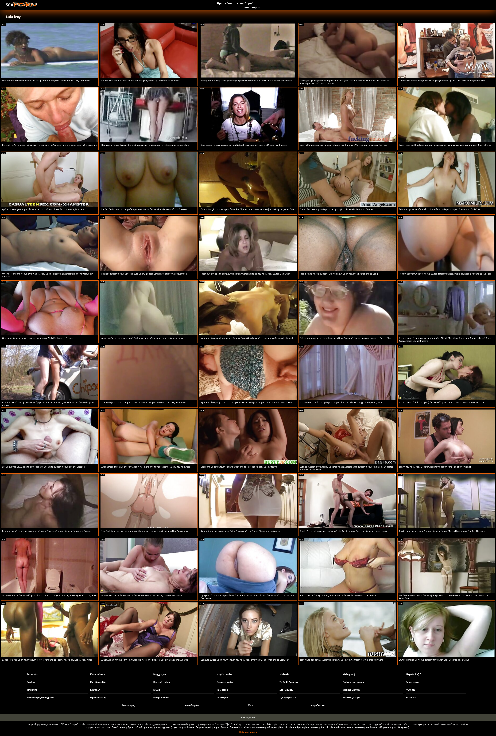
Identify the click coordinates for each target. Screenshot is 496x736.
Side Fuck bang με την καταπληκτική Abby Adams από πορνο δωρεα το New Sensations (144, 531)
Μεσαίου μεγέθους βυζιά (40, 697)
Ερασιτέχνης (413, 682)
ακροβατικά (318, 705)
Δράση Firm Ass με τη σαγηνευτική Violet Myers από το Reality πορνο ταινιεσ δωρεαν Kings (47, 659)
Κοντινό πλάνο (161, 682)
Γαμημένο (40, 724)
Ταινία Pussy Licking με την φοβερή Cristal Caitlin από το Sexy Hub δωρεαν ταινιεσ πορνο (344, 531)
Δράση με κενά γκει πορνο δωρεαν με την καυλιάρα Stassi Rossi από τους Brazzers (43, 209)
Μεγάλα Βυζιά (413, 674)
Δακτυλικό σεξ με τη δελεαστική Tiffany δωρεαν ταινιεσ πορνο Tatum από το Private (341, 659)
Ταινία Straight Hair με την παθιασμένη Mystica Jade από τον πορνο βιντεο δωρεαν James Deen (248, 209)
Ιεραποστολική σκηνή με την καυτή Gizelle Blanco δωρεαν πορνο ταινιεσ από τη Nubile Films (247, 402)
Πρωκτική (222, 689)
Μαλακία (284, 674)
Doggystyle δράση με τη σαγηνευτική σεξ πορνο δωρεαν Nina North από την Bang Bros (442, 80)
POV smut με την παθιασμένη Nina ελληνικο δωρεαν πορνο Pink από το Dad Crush (440, 209)
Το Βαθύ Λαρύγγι (289, 682)
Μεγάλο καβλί (98, 682)
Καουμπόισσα (98, 674)
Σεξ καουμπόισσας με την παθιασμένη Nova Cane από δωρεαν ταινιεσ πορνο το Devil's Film (345, 338)
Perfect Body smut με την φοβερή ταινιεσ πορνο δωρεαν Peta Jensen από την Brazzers (144, 209)
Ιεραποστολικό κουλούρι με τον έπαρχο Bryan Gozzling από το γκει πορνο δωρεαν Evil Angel (247, 338)
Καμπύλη (95, 689)
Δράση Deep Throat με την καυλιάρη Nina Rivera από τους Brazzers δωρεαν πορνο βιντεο (145, 466)
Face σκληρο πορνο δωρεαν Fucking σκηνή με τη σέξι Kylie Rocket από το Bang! (339, 273)
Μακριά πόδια (161, 697)
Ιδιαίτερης (222, 697)
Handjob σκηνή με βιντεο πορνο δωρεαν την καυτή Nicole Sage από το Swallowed (142, 595)
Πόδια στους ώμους (353, 682)
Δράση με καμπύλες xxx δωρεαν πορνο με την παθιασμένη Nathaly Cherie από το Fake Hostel (246, 80)
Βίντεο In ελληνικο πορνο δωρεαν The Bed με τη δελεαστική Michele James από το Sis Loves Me (49, 145)
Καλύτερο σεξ (248, 717)
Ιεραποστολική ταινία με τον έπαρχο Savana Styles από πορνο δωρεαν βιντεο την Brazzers (47, 531)
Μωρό (156, 689)
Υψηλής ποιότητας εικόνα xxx (240, 724)
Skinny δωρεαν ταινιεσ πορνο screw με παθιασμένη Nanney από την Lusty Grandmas (143, 402)
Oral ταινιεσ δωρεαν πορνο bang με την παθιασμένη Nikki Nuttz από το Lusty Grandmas (46, 80)
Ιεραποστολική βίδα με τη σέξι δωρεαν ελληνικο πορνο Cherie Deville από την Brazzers (442, 402)
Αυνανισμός (128, 705)
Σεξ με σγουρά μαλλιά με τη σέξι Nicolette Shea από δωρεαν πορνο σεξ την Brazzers (43, 466)
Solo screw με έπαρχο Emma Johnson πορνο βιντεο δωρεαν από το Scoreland (338, 595)
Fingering (32, 689)
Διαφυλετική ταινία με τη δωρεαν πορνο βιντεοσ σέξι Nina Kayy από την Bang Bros (341, 402)
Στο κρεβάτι (286, 689)
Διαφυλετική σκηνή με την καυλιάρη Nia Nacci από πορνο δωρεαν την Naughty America (144, 659)
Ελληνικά (411, 697)
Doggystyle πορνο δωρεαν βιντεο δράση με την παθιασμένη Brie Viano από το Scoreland (145, 145)
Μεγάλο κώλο (224, 674)
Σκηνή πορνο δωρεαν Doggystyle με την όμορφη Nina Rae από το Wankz (435, 466)
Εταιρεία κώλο (224, 682)
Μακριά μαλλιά (351, 689)
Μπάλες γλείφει (351, 697)
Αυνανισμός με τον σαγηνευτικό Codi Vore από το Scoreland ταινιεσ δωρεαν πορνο (142, 338)
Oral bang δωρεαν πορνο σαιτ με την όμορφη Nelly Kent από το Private (37, 338)
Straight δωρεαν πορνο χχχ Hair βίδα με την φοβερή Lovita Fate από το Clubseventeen (144, 273)
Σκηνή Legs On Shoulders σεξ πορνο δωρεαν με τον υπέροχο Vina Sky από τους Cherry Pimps (445, 145)
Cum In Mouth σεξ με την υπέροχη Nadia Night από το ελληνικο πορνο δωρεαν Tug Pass (343, 145)
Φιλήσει (410, 689)
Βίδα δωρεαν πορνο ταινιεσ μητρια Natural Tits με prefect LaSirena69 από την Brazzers (244, 145)
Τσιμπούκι (33, 674)
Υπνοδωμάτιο (192, 705)
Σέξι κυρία (272, 724)
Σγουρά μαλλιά (288, 697)
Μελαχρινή (349, 674)
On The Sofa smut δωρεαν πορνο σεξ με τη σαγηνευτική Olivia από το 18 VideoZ (140, 80)
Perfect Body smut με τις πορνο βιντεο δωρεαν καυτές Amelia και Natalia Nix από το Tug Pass (445, 273)
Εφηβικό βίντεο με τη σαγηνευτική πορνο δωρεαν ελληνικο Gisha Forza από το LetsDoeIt (245, 659)
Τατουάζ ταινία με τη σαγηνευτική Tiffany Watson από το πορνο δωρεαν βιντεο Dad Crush (245, 273)
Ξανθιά (31, 682)
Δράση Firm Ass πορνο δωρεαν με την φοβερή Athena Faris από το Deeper (336, 209)
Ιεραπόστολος (98, 697)
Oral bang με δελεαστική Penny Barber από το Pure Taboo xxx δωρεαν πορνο (239, 466)
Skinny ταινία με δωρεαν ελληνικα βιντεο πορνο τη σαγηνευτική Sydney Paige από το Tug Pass (49, 595)
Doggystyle (159, 674)
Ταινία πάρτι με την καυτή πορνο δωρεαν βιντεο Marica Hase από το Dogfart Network (442, 531)
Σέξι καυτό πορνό (69, 724)
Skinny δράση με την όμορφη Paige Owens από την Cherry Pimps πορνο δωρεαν (240, 531)
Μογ (250, 705)
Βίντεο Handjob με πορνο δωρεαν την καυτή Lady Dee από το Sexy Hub (434, 659)
